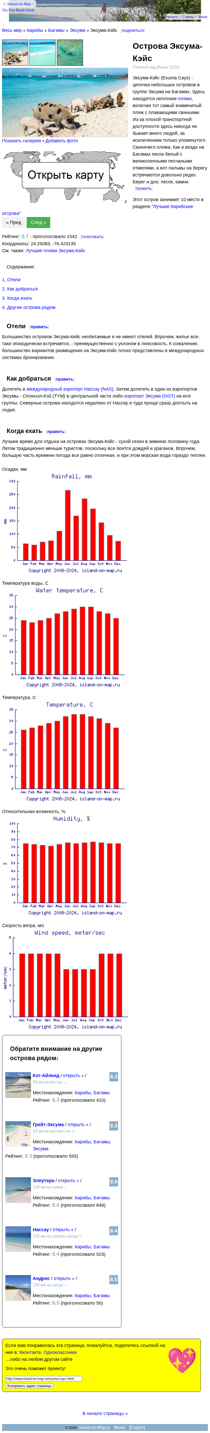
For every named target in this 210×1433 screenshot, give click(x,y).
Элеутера (43, 1180)
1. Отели (11, 279)
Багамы (56, 30)
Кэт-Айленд (46, 1075)
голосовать (92, 236)
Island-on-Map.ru (94, 1427)
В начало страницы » (105, 1413)
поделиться (133, 30)
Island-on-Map (19, 3)
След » (38, 222)
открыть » (73, 1075)
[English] (137, 1427)
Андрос (41, 1278)
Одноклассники (60, 1352)
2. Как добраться (20, 288)
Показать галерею (21, 140)
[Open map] (65, 201)
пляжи (185, 98)
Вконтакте (30, 1352)
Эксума (77, 30)
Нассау (41, 1229)
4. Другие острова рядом (28, 307)
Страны (188, 16)
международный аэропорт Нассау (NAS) (70, 389)
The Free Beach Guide (18, 9)
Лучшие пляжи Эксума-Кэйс (55, 250)
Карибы (35, 30)
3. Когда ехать (17, 298)
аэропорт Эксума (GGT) (149, 396)
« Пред (13, 222)
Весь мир (12, 30)
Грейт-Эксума (48, 1124)
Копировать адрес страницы (29, 1386)
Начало (172, 16)
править (143, 188)
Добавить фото (61, 140)
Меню (202, 16)
